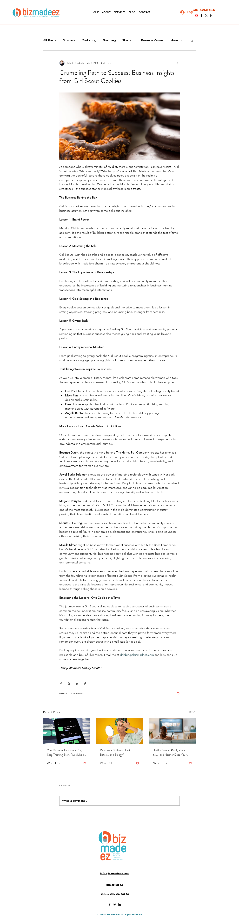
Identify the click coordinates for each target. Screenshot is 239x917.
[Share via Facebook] (60, 683)
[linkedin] (211, 15)
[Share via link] (84, 683)
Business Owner (152, 40)
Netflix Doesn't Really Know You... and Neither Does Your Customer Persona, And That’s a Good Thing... (171, 752)
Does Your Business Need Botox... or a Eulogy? (115, 752)
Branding (109, 40)
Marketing (89, 40)
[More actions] (178, 63)
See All (192, 711)
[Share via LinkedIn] (76, 683)
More (174, 40)
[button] (191, 40)
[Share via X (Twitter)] (68, 683)
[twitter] (206, 15)
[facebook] (201, 15)
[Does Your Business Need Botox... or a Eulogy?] (119, 731)
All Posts (49, 40)
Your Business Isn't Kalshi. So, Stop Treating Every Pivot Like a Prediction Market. (65, 752)
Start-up (128, 40)
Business (69, 40)
